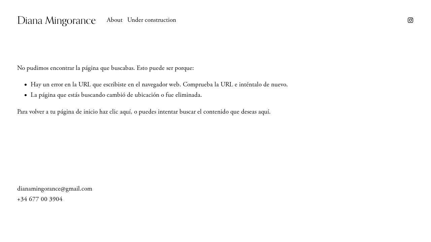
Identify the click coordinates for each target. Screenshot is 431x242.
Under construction (151, 20)
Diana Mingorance (56, 20)
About (115, 20)
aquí (263, 112)
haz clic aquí (115, 112)
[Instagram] (410, 20)
